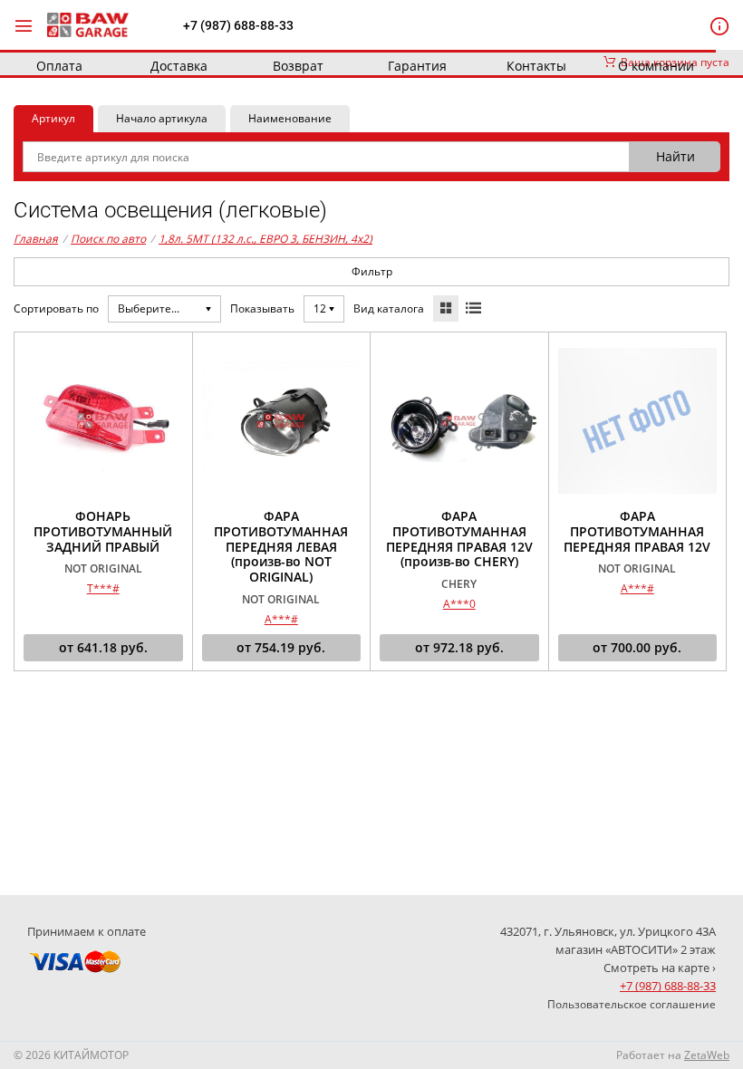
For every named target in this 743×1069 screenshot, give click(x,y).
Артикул (53, 118)
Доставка (178, 65)
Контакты (536, 65)
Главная (36, 238)
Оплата (59, 65)
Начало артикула (161, 118)
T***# (103, 588)
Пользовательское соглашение (631, 1004)
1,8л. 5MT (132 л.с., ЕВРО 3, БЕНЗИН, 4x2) (265, 238)
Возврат (298, 65)
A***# (281, 619)
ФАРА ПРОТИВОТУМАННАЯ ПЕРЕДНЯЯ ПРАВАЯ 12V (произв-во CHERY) (459, 539)
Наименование (290, 118)
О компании (656, 65)
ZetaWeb (706, 1055)
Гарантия (417, 65)
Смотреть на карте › (659, 967)
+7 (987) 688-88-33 (238, 25)
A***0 (459, 604)
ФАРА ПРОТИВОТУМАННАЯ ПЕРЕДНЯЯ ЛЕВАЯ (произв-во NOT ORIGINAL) (281, 547)
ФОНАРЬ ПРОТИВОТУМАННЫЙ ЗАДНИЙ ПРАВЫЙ (103, 531)
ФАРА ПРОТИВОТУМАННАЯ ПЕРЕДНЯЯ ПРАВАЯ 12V (637, 531)
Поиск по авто (108, 238)
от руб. (103, 647)
